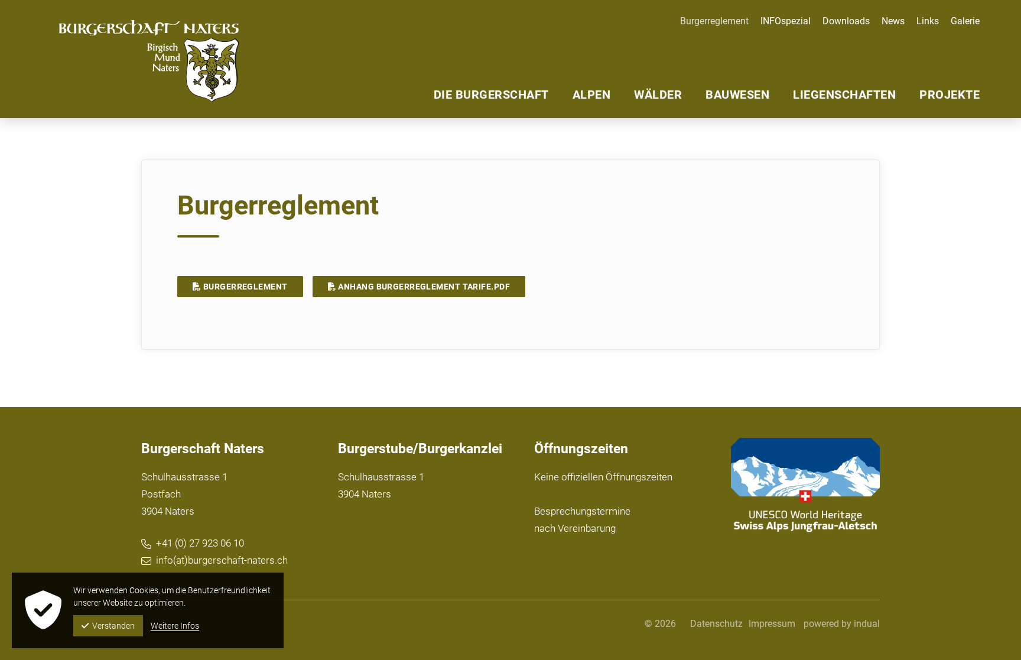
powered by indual (842, 623)
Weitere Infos (175, 625)
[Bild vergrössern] (805, 485)
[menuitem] (780, 21)
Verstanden (113, 625)
